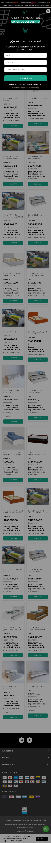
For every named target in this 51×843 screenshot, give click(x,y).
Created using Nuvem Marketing (25, 88)
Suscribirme (25, 78)
